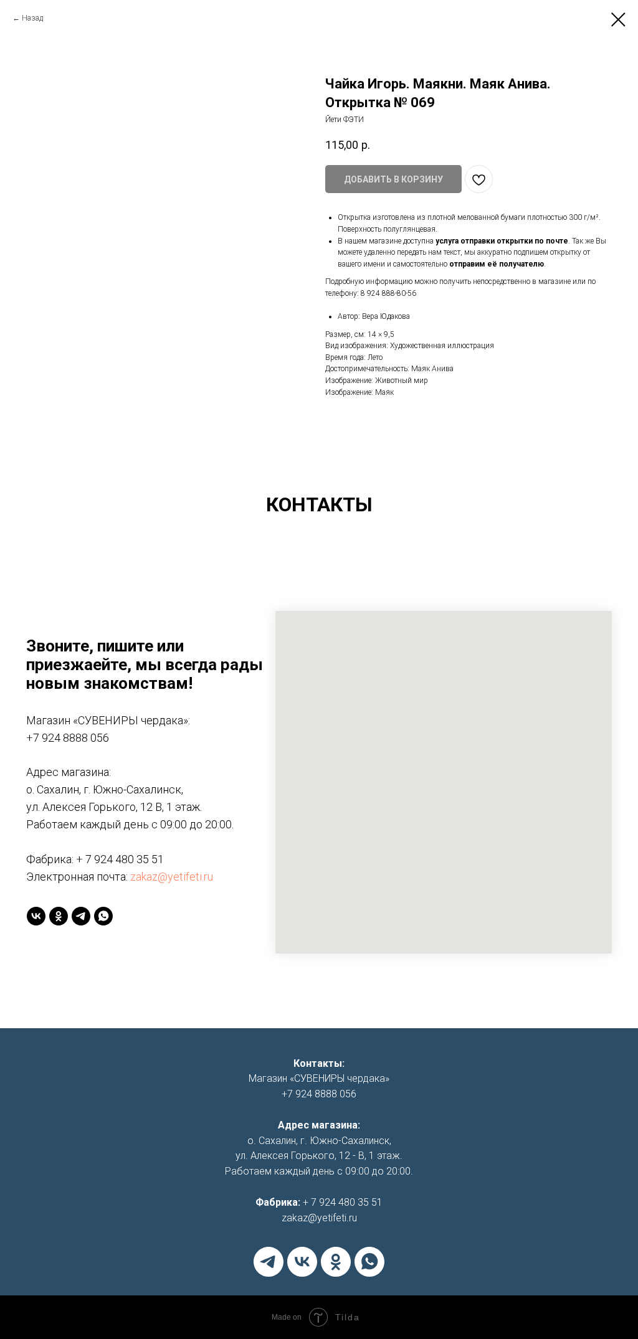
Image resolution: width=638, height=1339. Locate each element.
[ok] (58, 916)
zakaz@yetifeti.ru (171, 876)
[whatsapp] (103, 916)
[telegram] (81, 916)
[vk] (36, 916)
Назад (32, 18)
